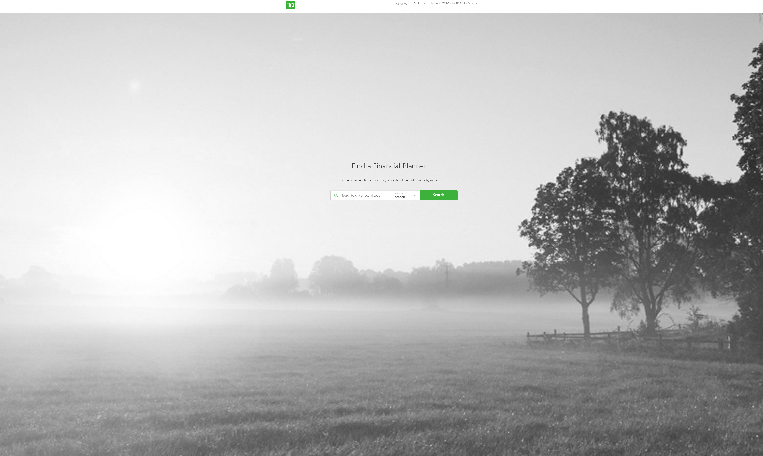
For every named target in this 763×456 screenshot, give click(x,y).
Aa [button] (397, 3)
